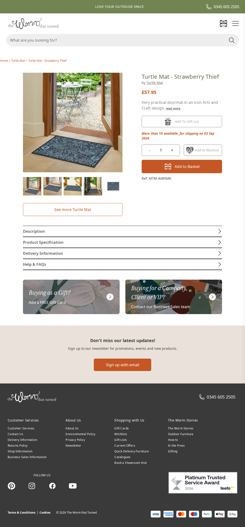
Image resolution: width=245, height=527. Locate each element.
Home (4, 61)
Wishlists (120, 434)
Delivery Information (22, 440)
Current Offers (124, 446)
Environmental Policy (80, 434)
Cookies (44, 512)
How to (173, 440)
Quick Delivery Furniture (131, 451)
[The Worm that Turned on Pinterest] (11, 486)
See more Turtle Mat (72, 209)
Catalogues (122, 457)
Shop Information (20, 451)
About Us (72, 428)
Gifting (173, 451)
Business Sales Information (27, 457)
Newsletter (73, 446)
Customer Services (21, 428)
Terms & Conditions (21, 512)
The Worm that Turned (82, 512)
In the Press (176, 446)
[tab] (122, 231)
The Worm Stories (180, 428)
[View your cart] (223, 23)
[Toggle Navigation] (235, 23)
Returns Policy (18, 446)
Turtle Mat (18, 61)
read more (173, 108)
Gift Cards (121, 428)
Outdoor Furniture (181, 434)
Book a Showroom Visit (130, 463)
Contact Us (15, 434)
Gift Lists (120, 440)
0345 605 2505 (226, 6)
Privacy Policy (75, 440)
